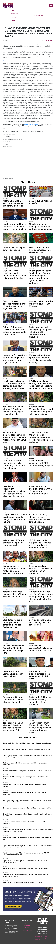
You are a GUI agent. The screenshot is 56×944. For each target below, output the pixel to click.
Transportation (40, 931)
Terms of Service (27, 929)
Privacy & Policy (27, 930)
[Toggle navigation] (51, 5)
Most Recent (14, 13)
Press (27, 923)
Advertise (27, 925)
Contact (13, 20)
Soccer (45, 933)
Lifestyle (40, 927)
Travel (46, 931)
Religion (40, 933)
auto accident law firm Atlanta (32, 124)
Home (12, 10)
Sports (45, 927)
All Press (13, 17)
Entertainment (42, 929)
